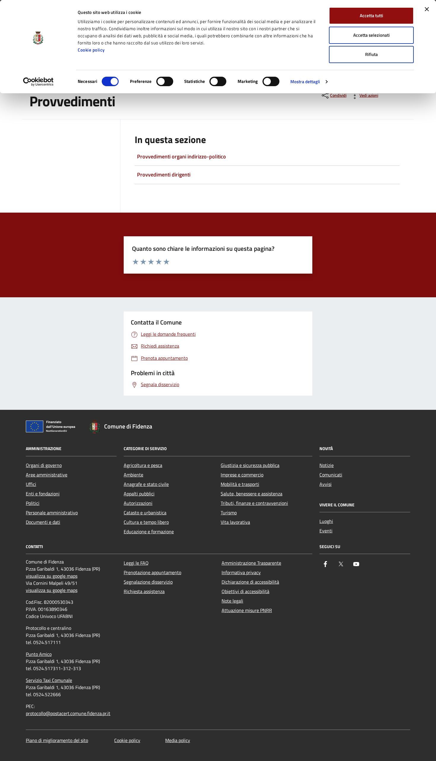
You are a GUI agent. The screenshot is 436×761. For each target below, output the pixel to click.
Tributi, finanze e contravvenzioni (254, 503)
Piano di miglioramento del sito (57, 740)
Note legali (232, 600)
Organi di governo (44, 465)
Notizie (326, 465)
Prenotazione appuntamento (152, 572)
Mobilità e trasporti (240, 484)
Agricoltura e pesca (143, 465)
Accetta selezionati (371, 35)
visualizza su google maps (51, 575)
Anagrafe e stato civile (146, 484)
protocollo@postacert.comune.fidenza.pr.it (68, 713)
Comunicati (330, 474)
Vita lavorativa (235, 522)
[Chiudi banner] (427, 9)
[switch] (164, 81)
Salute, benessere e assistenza (251, 493)
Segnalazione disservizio (148, 581)
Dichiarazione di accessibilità (250, 581)
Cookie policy (91, 49)
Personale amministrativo (52, 512)
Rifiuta (371, 54)
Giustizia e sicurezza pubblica (250, 465)
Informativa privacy (241, 572)
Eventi (325, 530)
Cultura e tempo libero (146, 522)
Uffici (31, 484)
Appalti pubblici (139, 493)
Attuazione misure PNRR (247, 610)
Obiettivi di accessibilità (245, 591)
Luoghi (326, 521)
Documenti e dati (43, 522)
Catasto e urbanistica (145, 512)
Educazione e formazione (149, 531)
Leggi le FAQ (136, 562)
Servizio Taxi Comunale (49, 680)
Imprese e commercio (242, 474)
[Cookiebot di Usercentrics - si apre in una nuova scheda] (38, 81)
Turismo (229, 512)
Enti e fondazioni (43, 493)
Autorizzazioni (138, 503)
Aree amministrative (46, 474)
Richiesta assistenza (144, 591)
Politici (32, 503)
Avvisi (325, 484)
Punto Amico (39, 654)
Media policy (177, 740)
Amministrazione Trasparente (251, 562)
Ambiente (133, 474)
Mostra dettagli (305, 81)
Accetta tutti (371, 15)
